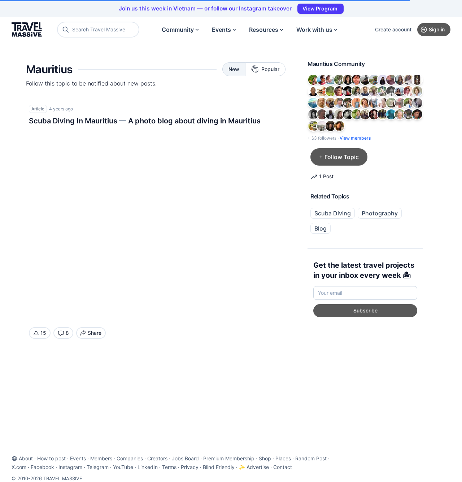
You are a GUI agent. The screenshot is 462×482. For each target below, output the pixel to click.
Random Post (311, 458)
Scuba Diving (332, 213)
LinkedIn (148, 467)
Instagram (70, 467)
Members (101, 458)
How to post (51, 458)
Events (221, 29)
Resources (263, 29)
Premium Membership (228, 458)
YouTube (123, 467)
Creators (157, 458)
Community (178, 29)
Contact (282, 467)
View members (355, 138)
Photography (380, 213)
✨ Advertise (254, 467)
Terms (169, 467)
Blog (320, 228)
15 (43, 333)
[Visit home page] (27, 29)
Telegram (98, 467)
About (26, 458)
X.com (19, 467)
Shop (265, 458)
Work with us (314, 29)
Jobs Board (185, 458)
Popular (270, 69)
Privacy (190, 467)
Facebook (42, 467)
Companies (130, 458)
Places (283, 458)
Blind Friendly (219, 467)
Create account (393, 29)
